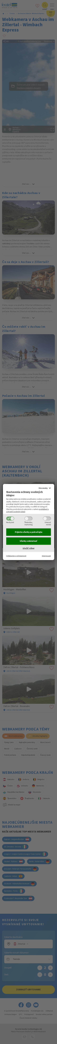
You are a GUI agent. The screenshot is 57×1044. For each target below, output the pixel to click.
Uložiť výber (28, 548)
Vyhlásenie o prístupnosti (16, 556)
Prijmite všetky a (28, 532)
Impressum (46, 556)
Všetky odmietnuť (28, 541)
